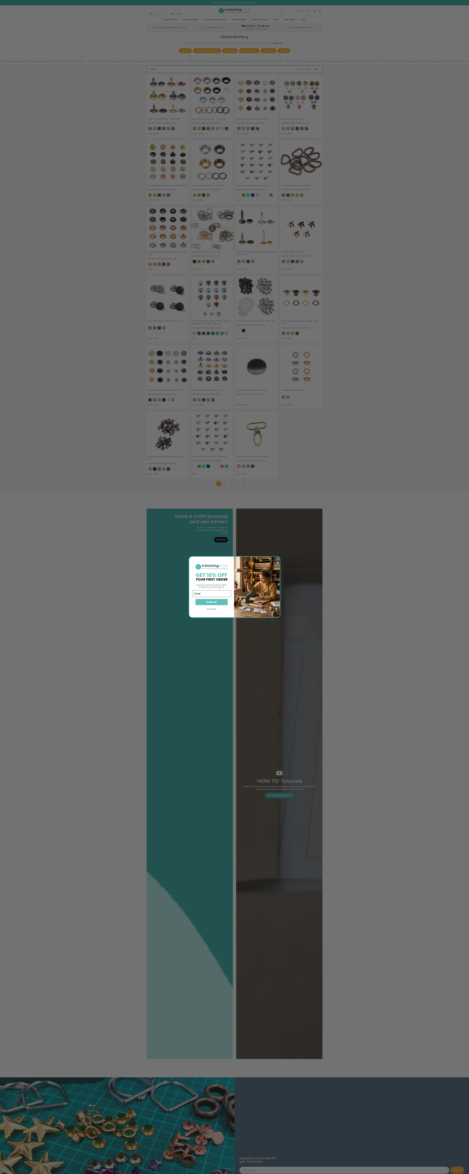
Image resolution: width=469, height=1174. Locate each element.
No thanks (211, 609)
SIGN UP (211, 602)
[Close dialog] (277, 559)
